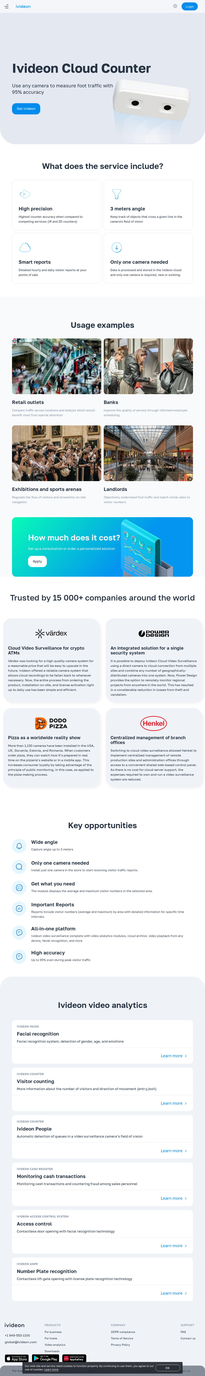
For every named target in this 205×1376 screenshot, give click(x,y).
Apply (37, 561)
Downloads (52, 1351)
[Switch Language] (175, 6)
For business (53, 1332)
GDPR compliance (123, 1332)
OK (168, 1368)
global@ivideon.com (21, 1342)
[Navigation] (6, 6)
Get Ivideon (26, 108)
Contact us (188, 1338)
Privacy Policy (120, 1344)
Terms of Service (122, 1338)
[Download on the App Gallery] (74, 1358)
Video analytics (55, 1344)
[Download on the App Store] (17, 1358)
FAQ (183, 1332)
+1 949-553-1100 (17, 1335)
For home (51, 1338)
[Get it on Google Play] (45, 1358)
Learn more (172, 1055)
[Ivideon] (20, 1325)
